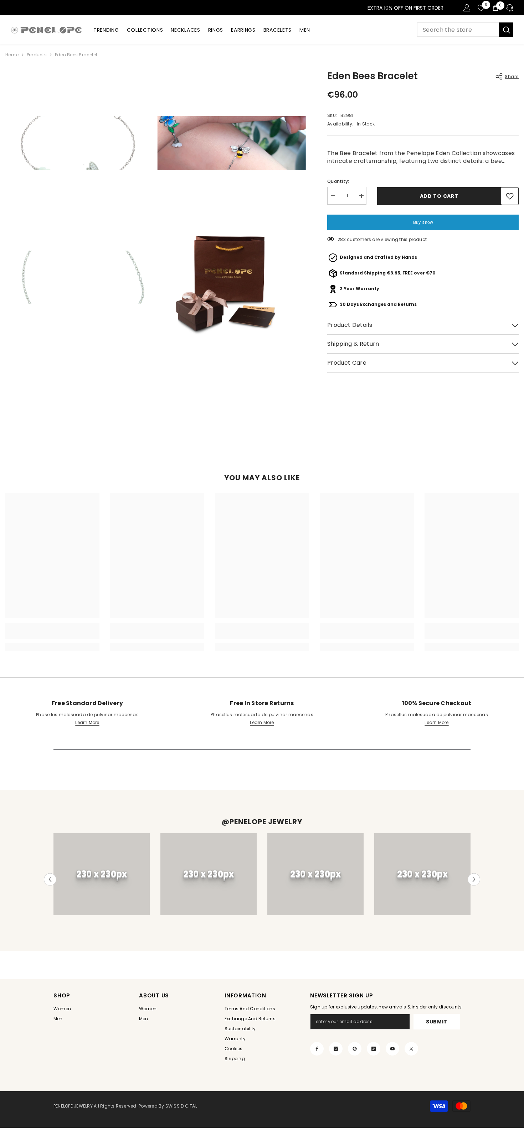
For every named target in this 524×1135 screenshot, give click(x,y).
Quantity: (338, 182)
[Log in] (467, 7)
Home (12, 55)
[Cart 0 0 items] (495, 7)
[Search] (465, 29)
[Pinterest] (354, 1049)
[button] (50, 879)
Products (37, 55)
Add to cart (439, 196)
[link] (52, 635)
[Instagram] (336, 1049)
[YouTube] (392, 1049)
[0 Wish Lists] (481, 7)
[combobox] (458, 29)
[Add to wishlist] (510, 196)
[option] (101, 874)
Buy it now (423, 222)
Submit (436, 1021)
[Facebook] (317, 1049)
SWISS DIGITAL (180, 1106)
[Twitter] (411, 1049)
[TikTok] (373, 1049)
